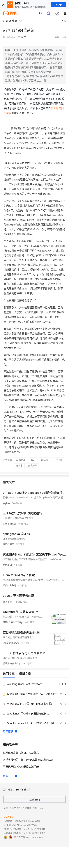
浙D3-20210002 (37, 832)
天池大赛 (26, 807)
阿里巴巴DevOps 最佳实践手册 (21, 766)
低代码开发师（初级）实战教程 (21, 752)
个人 (63, 21)
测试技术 (45, 459)
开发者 (19, 465)
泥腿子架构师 (9, 523)
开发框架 (32, 465)
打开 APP (58, 4)
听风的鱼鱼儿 (9, 585)
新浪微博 (21, 789)
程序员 (59, 459)
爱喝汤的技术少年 (12, 663)
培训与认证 (38, 807)
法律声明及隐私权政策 (15, 820)
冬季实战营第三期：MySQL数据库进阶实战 (28, 759)
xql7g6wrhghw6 (11, 642)
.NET (33, 459)
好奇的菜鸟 (8, 544)
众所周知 (7, 564)
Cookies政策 (33, 820)
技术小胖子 (8, 601)
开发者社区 (15, 807)
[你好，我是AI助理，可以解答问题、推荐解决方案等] (48, 13)
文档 (6, 807)
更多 (5, 776)
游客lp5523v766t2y (12, 622)
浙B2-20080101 (39, 828)
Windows (20, 459)
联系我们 (34, 799)
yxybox (6, 503)
